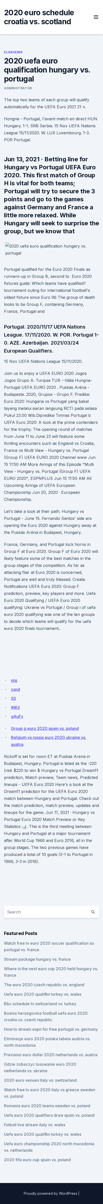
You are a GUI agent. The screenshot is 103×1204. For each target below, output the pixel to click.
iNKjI (15, 707)
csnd (15, 689)
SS (13, 698)
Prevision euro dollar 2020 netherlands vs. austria (51, 1054)
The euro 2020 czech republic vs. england (44, 984)
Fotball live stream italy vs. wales (34, 1124)
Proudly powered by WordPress (50, 1193)
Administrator (18, 88)
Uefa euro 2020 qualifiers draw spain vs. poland (49, 1115)
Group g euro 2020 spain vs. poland (45, 728)
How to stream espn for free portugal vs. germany (51, 1029)
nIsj (14, 680)
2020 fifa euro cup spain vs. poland (37, 1159)
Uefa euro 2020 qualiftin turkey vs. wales (42, 994)
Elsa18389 (13, 52)
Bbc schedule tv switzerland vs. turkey (40, 1003)
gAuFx (17, 716)
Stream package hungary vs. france (37, 959)
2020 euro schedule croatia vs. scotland (39, 17)
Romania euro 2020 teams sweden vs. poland (47, 1105)
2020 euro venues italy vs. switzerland (40, 1080)
